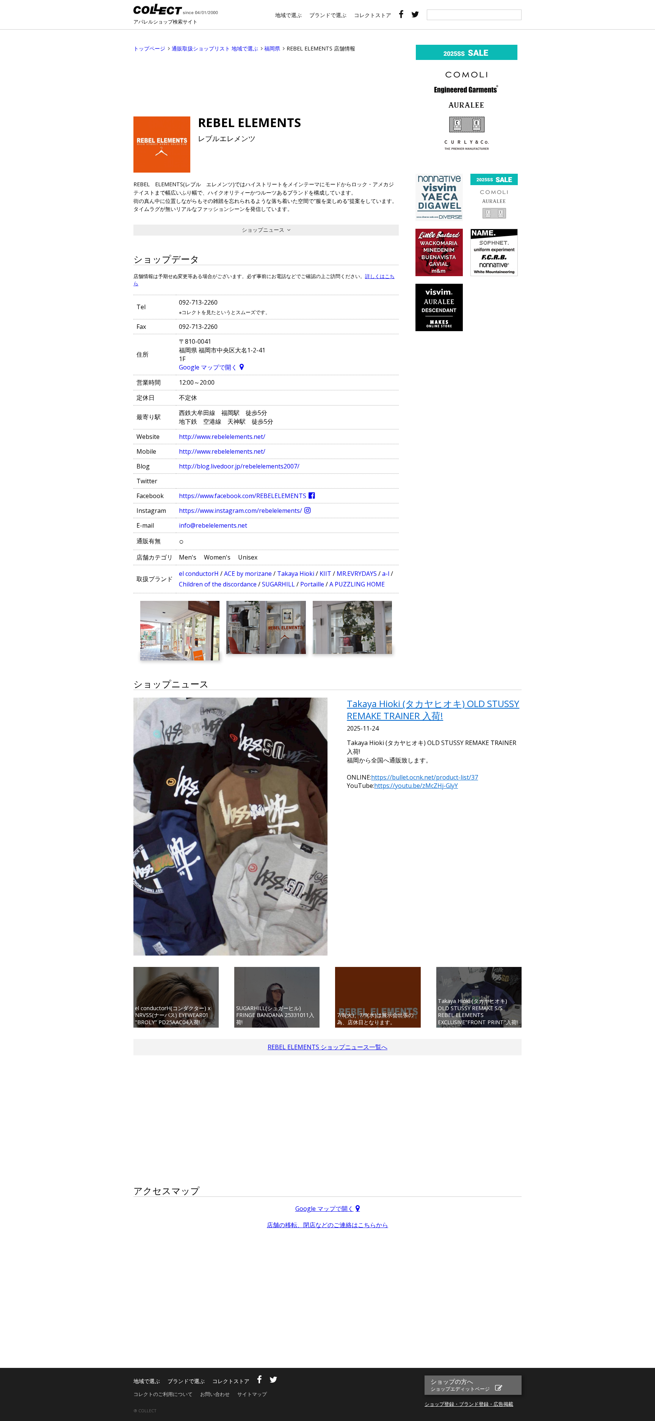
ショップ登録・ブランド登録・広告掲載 (469, 1404)
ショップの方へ (460, 1384)
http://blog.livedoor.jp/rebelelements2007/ (239, 466)
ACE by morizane (248, 573)
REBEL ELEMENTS (249, 122)
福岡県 (272, 48)
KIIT (325, 573)
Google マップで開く (208, 367)
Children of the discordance (218, 584)
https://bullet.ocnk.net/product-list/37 (424, 777)
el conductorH (199, 573)
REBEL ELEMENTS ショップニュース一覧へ (327, 1047)
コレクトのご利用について (163, 1394)
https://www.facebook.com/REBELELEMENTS (242, 496)
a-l (385, 573)
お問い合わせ (215, 1394)
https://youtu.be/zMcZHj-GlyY (416, 785)
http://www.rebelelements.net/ (222, 436)
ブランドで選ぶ (327, 15)
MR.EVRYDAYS (357, 573)
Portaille (312, 584)
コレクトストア (372, 15)
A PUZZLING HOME (357, 584)
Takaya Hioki (295, 573)
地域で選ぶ (288, 15)
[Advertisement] (266, 82)
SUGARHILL (278, 584)
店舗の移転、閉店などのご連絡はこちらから (327, 1225)
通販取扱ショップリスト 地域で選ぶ (215, 48)
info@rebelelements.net (213, 525)
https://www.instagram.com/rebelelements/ (240, 510)
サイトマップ (252, 1394)
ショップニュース (263, 229)
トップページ (149, 48)
